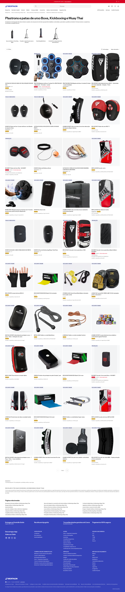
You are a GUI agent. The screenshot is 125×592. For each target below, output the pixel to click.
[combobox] (115, 49)
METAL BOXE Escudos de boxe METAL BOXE (103, 417)
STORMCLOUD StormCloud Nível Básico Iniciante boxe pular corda (75, 294)
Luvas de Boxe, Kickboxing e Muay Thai (53, 509)
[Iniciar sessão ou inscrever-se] (115, 6)
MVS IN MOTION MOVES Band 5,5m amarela (45, 293)
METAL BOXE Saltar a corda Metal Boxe (44, 335)
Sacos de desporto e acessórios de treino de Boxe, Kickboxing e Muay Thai (61, 503)
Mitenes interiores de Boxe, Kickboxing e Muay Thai (56, 507)
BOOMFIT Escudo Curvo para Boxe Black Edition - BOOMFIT (105, 250)
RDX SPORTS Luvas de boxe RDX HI (14, 293)
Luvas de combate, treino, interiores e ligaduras (16, 509)
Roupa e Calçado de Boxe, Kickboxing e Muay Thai (94, 509)
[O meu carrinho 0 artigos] (118, 6)
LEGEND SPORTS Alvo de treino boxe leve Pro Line (47, 457)
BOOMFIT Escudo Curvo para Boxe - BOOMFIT (103, 375)
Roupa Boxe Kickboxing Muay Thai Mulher (92, 510)
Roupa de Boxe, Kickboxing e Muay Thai (14, 505)
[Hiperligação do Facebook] (6, 538)
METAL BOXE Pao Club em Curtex (100, 209)
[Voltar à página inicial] (11, 6)
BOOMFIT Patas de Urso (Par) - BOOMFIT (15, 168)
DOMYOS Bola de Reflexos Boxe (42, 168)
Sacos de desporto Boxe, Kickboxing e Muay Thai (55, 505)
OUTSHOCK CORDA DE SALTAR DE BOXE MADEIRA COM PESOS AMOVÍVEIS (76, 168)
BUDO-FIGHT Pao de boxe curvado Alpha (16, 375)
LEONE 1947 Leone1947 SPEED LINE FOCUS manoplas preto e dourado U (105, 294)
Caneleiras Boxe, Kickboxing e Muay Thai (92, 512)
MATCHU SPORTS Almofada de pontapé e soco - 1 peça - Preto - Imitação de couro (18, 335)
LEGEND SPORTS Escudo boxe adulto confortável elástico (76, 458)
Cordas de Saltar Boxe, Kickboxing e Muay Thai (93, 503)
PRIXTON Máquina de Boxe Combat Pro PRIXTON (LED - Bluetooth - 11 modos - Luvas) (48, 84)
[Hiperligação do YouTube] (9, 538)
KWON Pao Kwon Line (39, 209)
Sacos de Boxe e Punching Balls (12, 41)
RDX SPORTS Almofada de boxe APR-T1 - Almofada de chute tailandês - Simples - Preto (105, 84)
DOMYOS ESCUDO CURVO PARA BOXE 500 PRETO (18, 250)
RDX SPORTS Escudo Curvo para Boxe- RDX (74, 250)
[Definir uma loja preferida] (108, 6)
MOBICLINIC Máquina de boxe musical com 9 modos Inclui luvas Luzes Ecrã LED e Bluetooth (19, 210)
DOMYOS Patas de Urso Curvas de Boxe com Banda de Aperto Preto (19, 127)
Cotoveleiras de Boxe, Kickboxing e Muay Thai (16, 514)
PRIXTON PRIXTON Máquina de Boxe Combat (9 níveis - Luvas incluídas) (77, 84)
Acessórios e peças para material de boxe (55, 41)
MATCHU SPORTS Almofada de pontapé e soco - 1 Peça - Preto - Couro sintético (18, 458)
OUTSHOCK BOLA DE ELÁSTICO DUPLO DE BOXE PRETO (46, 127)
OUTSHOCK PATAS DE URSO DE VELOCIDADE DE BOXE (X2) (19, 84)
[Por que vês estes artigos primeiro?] (102, 49)
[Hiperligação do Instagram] (12, 538)
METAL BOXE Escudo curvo (98, 168)
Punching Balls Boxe (41, 41)
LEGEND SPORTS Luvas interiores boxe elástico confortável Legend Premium (104, 335)
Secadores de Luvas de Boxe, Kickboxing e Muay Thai (17, 503)
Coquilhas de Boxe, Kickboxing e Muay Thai (15, 512)
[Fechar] (119, 2)
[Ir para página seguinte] (67, 470)
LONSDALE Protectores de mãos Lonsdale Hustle (18, 417)
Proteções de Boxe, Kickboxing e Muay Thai (54, 512)
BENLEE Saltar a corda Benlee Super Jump (74, 417)
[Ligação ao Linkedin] (15, 538)
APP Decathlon (100, 10)
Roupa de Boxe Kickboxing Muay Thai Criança (54, 510)
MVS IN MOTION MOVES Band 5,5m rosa (73, 375)
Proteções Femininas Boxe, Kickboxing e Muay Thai (56, 514)
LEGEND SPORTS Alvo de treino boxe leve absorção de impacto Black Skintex (76, 127)
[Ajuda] (112, 6)
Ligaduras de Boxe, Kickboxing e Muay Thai (93, 505)
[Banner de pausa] (117, 2)
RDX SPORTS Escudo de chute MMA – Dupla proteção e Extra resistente (106, 458)
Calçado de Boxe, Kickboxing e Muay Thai (15, 510)
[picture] (19, 67)
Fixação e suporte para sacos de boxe (26, 41)
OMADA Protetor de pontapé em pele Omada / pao (47, 375)
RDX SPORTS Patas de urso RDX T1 (101, 126)
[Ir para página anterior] (57, 470)
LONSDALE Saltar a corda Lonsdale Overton (74, 335)
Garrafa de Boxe (9, 507)
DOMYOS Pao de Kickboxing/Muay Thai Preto (46, 250)
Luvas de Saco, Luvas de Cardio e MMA (91, 507)
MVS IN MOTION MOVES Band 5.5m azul (44, 417)
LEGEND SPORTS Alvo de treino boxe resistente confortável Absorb (75, 210)
